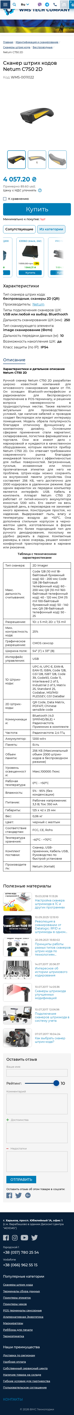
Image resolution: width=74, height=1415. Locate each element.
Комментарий (16, 1091)
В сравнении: (61, 2)
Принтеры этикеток (17, 1297)
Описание (14, 359)
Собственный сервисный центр (25, 1368)
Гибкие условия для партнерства (26, 1381)
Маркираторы (13, 1323)
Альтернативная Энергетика (23, 1316)
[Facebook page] (6, 1238)
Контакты (13, 1399)
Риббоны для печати (18, 1329)
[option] (37, 26)
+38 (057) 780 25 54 (21, 1252)
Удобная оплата (14, 1361)
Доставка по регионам (19, 1355)
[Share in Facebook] (9, 1195)
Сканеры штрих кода (18, 1284)
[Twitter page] (34, 1238)
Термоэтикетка (13, 1336)
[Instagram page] (15, 1238)
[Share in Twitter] (18, 1195)
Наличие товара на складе (22, 1374)
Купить (37, 209)
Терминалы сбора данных (21, 1291)
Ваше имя (13, 1066)
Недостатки (18, 1148)
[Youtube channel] (24, 1238)
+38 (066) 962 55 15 (20, 1265)
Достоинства (20, 1119)
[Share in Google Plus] (28, 1195)
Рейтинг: (14, 1083)
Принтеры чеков (15, 1304)
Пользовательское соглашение (25, 1387)
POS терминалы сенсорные (22, 1310)
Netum (38, 304)
